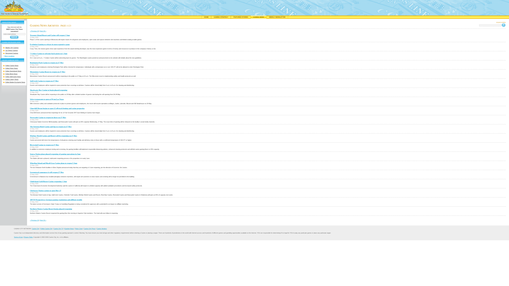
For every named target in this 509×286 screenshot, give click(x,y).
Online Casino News (11, 65)
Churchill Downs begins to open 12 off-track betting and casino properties (57, 108)
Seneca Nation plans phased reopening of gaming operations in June (55, 154)
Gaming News (258, 17)
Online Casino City (46, 228)
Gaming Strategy (221, 17)
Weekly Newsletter (277, 17)
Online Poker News (11, 68)
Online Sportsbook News (13, 71)
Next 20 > (43, 31)
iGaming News (69, 228)
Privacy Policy (28, 237)
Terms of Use (18, 237)
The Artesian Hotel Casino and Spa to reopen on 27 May (51, 127)
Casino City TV (58, 228)
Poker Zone (79, 228)
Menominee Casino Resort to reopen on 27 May (47, 72)
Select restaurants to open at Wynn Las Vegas (47, 99)
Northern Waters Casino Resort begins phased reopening (51, 209)
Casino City (35, 228)
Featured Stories (240, 17)
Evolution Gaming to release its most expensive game (50, 44)
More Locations (9, 56)
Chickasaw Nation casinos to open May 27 (45, 191)
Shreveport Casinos (11, 53)
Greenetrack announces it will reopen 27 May (47, 172)
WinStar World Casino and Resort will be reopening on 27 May (53, 136)
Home (206, 17)
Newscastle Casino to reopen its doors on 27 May (48, 118)
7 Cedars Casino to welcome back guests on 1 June (48, 54)
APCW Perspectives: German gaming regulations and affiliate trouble (56, 200)
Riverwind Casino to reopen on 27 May (44, 145)
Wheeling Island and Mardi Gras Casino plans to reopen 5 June (53, 163)
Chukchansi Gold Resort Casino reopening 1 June (48, 181)
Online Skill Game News (13, 76)
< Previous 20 (34, 31)
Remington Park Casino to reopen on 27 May (47, 63)
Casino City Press (89, 228)
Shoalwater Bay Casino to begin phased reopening (48, 90)
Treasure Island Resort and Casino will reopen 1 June (50, 35)
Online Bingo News (11, 74)
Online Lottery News (11, 79)
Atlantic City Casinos (12, 47)
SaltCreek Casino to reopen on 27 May (44, 81)
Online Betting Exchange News (15, 82)
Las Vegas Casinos (11, 50)
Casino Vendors (102, 228)
